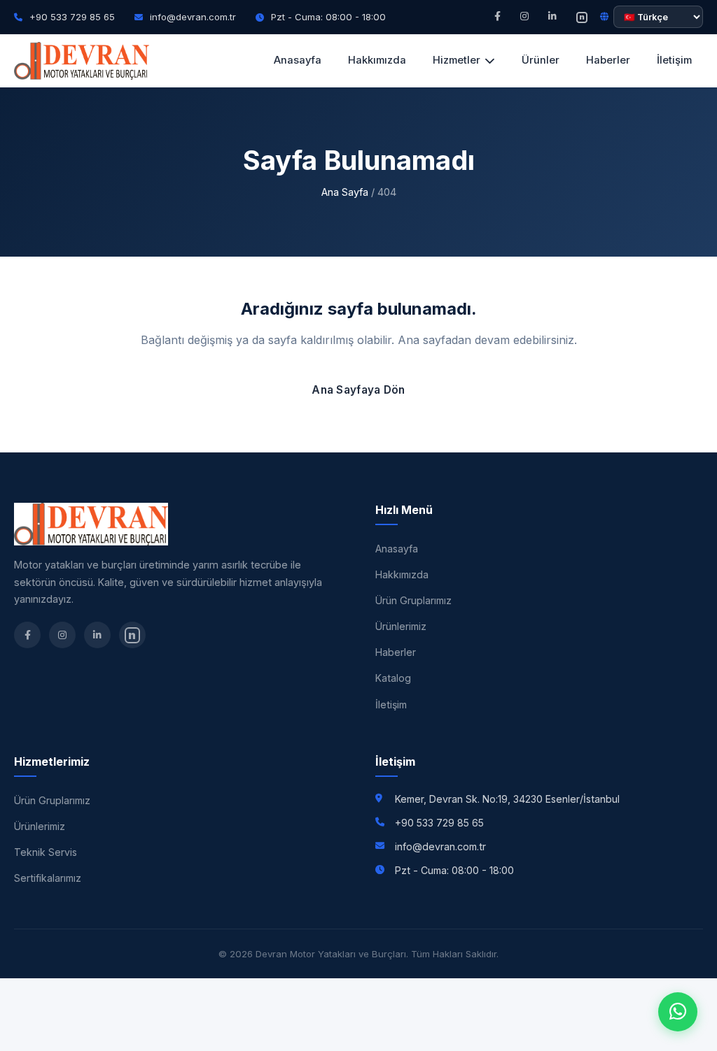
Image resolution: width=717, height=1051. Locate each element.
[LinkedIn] (552, 16)
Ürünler (540, 60)
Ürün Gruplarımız (413, 600)
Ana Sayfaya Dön (358, 389)
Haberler (608, 60)
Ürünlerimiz (400, 626)
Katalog (393, 678)
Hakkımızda (377, 60)
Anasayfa (297, 60)
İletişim (674, 60)
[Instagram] (524, 16)
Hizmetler (456, 60)
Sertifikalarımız (47, 878)
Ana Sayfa (344, 192)
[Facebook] (497, 16)
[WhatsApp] (677, 1011)
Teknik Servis (45, 852)
